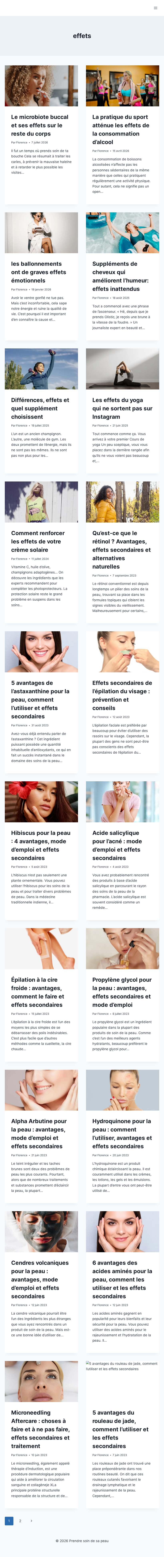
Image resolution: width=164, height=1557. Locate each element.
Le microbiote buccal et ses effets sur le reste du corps (39, 125)
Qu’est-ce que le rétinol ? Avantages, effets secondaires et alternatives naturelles (121, 550)
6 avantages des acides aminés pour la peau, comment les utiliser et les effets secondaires (122, 1279)
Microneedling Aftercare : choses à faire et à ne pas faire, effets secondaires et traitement (40, 1429)
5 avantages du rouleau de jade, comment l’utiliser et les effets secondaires (120, 1429)
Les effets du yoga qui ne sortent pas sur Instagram (122, 408)
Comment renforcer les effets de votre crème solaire (38, 541)
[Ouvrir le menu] (155, 8)
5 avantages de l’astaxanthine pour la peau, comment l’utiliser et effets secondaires (40, 699)
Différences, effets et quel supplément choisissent (40, 408)
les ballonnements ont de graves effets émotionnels (38, 272)
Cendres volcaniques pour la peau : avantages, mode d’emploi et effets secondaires (40, 1279)
